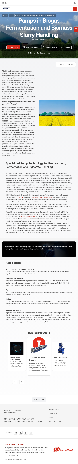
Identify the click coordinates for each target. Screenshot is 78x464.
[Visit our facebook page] (26, 433)
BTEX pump (20, 197)
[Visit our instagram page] (31, 433)
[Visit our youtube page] (21, 433)
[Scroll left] (14, 382)
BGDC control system (28, 216)
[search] (75, 3)
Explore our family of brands (14, 444)
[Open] (75, 9)
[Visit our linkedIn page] (15, 433)
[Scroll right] (21, 382)
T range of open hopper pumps (41, 197)
